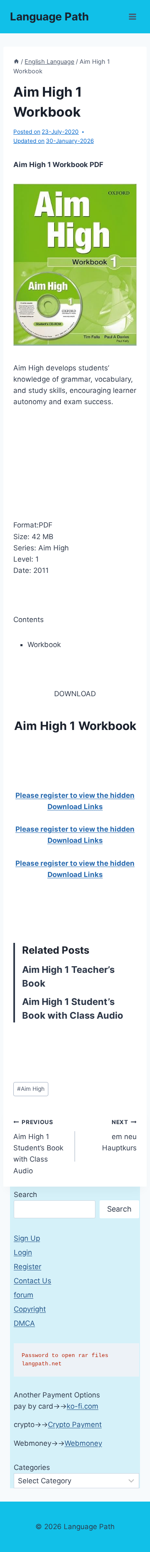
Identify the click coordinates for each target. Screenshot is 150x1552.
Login (23, 1252)
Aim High (31, 1088)
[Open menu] (132, 16)
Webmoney (83, 1443)
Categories (32, 1467)
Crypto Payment (75, 1424)
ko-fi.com (82, 1406)
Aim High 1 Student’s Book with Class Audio (38, 1147)
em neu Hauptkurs (119, 1135)
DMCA (24, 1323)
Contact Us (32, 1281)
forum (23, 1295)
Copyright (30, 1309)
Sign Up (27, 1238)
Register (27, 1266)
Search (25, 1194)
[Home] (16, 61)
